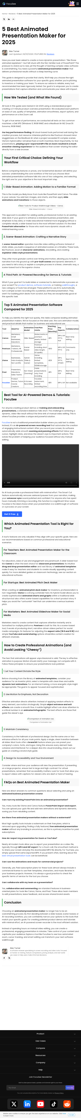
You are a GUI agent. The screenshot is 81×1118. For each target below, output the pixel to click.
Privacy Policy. (59, 1093)
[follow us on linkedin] (27, 1104)
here (64, 1113)
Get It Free (9, 514)
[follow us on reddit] (67, 1104)
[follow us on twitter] (14, 1104)
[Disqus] (40, 998)
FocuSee (6, 422)
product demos (25, 285)
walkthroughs (68, 285)
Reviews (12, 14)
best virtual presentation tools (16, 855)
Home (4, 14)
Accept (71, 1115)
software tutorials (42, 285)
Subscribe (69, 1088)
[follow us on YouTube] (40, 1104)
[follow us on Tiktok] (53, 1104)
